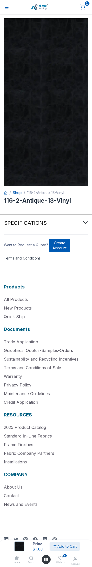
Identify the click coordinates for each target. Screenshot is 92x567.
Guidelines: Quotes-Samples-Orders (38, 350)
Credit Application (21, 402)
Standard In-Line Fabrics (28, 436)
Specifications (25, 223)
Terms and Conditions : (23, 258)
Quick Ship (14, 316)
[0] (82, 7)
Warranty (13, 376)
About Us (13, 487)
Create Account (59, 245)
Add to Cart (66, 546)
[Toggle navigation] (7, 7)
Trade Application (21, 341)
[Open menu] (46, 560)
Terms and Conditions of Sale (32, 367)
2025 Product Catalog (25, 427)
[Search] (31, 558)
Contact (11, 495)
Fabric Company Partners (29, 453)
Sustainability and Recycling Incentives (41, 359)
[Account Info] (75, 559)
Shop (17, 192)
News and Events (21, 504)
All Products (16, 299)
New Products (18, 308)
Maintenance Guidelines (27, 393)
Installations (15, 461)
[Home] (17, 558)
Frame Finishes (18, 444)
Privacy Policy (17, 384)
